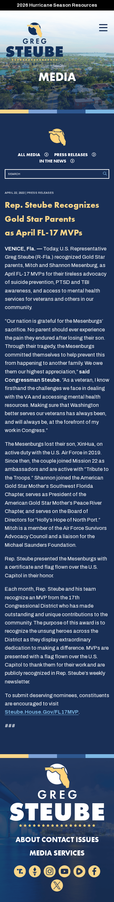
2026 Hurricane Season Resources (57, 5)
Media (40, 853)
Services (69, 853)
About (28, 839)
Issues (87, 839)
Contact (57, 839)
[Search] (105, 174)
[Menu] (103, 28)
